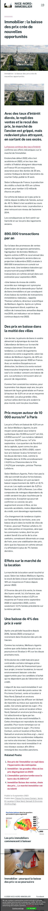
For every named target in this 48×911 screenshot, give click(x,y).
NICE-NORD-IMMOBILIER (23, 5)
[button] (42, 5)
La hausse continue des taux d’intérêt (22, 147)
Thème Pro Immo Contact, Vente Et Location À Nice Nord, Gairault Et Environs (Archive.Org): (23, 801)
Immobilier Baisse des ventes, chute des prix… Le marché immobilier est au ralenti (25, 785)
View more (30, 905)
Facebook (40, 896)
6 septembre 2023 (21, 796)
